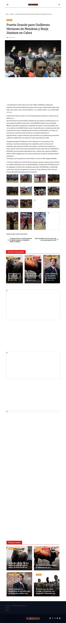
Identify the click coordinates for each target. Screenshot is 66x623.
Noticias (9, 20)
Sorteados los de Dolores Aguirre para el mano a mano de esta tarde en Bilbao (19, 566)
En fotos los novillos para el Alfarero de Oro (33, 276)
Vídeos (54, 257)
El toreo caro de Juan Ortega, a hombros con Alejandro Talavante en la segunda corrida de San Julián (46, 593)
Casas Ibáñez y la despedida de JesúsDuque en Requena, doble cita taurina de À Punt (19, 592)
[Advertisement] (33, 91)
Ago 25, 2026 (13, 280)
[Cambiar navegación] (7, 5)
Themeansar (14, 621)
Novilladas (36, 257)
